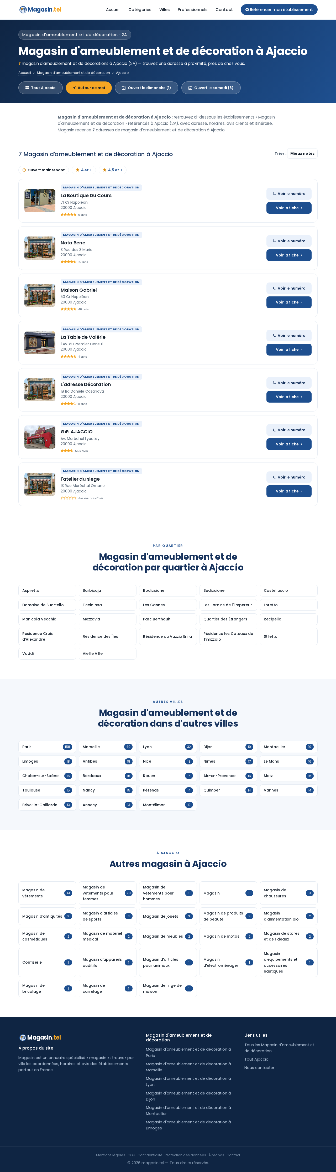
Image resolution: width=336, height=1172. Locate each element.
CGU (131, 1155)
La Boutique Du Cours (86, 195)
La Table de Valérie (83, 337)
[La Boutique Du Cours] (39, 200)
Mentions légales (110, 1155)
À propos (216, 1155)
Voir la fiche (287, 207)
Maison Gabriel (79, 290)
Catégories (139, 9)
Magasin (44, 10)
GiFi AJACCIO (77, 431)
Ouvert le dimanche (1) (149, 87)
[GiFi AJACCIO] (39, 437)
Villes (164, 9)
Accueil (113, 9)
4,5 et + (115, 170)
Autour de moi (91, 87)
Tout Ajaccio (43, 87)
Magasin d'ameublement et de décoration (73, 72)
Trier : (281, 153)
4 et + (86, 170)
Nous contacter (259, 1067)
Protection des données (185, 1155)
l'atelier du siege (80, 479)
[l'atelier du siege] (39, 484)
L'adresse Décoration (86, 384)
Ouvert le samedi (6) (214, 87)
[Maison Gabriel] (39, 295)
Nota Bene (73, 242)
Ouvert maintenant (46, 170)
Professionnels (193, 9)
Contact (224, 9)
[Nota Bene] (39, 248)
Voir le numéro (292, 193)
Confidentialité (150, 1155)
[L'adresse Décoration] (39, 389)
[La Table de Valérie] (39, 342)
